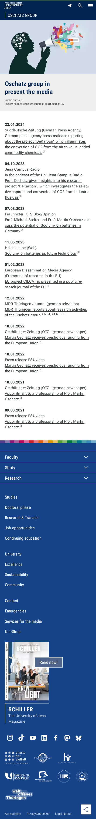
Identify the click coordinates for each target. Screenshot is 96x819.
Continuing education (23, 538)
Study (10, 467)
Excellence (14, 564)
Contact (11, 600)
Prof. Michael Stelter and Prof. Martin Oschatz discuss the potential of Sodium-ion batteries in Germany (48, 225)
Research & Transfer (22, 517)
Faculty (11, 457)
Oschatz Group (22, 15)
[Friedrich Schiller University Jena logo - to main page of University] (13, 5)
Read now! (49, 662)
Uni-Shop (13, 631)
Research (13, 478)
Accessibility (13, 813)
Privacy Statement (38, 813)
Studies (11, 497)
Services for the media (23, 621)
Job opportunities (20, 527)
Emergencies (16, 610)
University (13, 554)
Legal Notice (63, 813)
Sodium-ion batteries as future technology (42, 253)
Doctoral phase (18, 507)
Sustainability (16, 574)
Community (14, 584)
